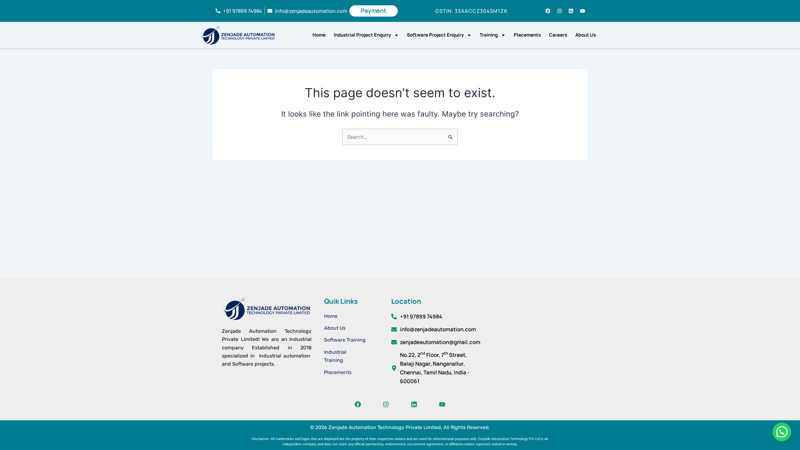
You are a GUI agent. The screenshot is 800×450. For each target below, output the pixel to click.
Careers (558, 35)
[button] (781, 431)
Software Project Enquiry (435, 35)
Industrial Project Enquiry (362, 35)
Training (489, 35)
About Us (585, 35)
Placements (527, 35)
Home (319, 35)
